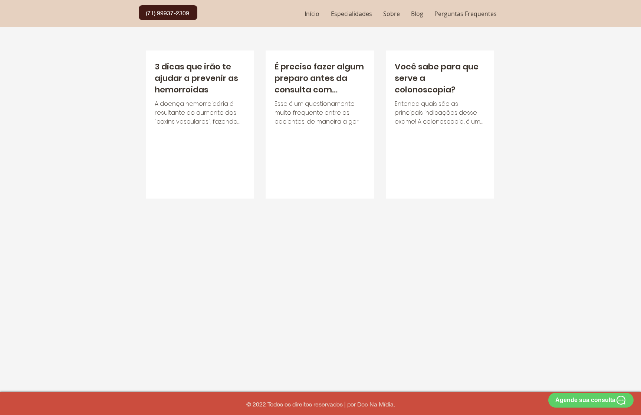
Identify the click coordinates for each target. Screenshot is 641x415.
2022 (260, 404)
